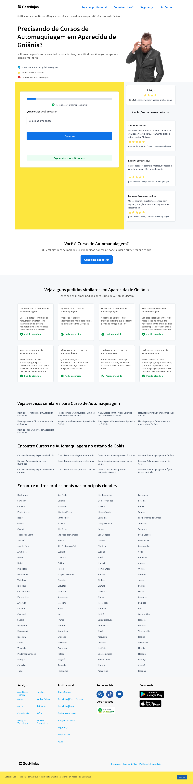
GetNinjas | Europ (66, 706)
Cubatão (21, 665)
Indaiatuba (22, 574)
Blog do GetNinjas (67, 720)
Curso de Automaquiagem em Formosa (116, 455)
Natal (20, 557)
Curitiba (21, 506)
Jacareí (141, 580)
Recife (20, 517)
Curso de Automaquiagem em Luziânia (76, 461)
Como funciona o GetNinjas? (35, 77)
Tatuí (19, 670)
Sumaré (101, 574)
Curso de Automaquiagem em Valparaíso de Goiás (112, 471)
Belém (101, 529)
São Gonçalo (104, 534)
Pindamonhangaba (26, 653)
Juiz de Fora (23, 546)
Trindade (21, 648)
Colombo (142, 574)
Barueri (141, 506)
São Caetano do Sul (67, 546)
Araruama (102, 636)
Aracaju (141, 563)
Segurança (146, 7)
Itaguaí (61, 659)
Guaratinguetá (105, 653)
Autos (20, 706)
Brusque (21, 659)
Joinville (142, 523)
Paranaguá (63, 670)
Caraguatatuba (105, 619)
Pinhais (101, 580)
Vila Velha (62, 529)
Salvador (21, 500)
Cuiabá (20, 529)
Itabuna (142, 670)
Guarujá (61, 551)
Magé (100, 631)
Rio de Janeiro (105, 495)
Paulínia (102, 608)
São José (102, 546)
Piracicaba (22, 568)
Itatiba (141, 636)
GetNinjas (22, 16)
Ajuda (60, 741)
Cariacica (102, 591)
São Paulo (62, 495)
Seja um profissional (94, 7)
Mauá (100, 557)
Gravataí (62, 585)
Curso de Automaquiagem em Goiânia (156, 455)
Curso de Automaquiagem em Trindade (76, 469)
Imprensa (116, 763)
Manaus (61, 523)
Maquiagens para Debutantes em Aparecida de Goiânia (154, 422)
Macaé (141, 591)
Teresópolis (144, 631)
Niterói (101, 506)
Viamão (101, 585)
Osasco (20, 523)
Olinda (141, 568)
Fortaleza (143, 495)
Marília (141, 648)
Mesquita (62, 602)
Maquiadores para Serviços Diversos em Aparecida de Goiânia (115, 414)
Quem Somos (64, 692)
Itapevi (101, 563)
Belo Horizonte (105, 500)
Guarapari (143, 642)
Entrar (168, 7)
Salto (20, 642)
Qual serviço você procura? (42, 111)
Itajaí (19, 563)
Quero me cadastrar (96, 260)
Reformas (41, 706)
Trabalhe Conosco (67, 713)
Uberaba (142, 625)
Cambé (141, 665)
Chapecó (62, 636)
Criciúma (102, 642)
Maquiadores (54, 16)
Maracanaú (22, 631)
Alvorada (21, 602)
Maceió (61, 568)
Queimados (63, 648)
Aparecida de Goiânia (109, 16)
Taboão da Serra (25, 534)
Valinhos (21, 580)
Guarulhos (63, 506)
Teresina (62, 580)
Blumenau (143, 557)
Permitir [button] (182, 777)
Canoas (101, 540)
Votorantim (144, 614)
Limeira (21, 608)
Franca (61, 619)
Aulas (20, 699)
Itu (59, 614)
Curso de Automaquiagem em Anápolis (36, 455)
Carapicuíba (143, 546)
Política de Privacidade (150, 763)
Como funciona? (123, 7)
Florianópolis (104, 512)
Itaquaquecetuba (66, 574)
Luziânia (102, 648)
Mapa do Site (64, 734)
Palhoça (142, 659)
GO (94, 16)
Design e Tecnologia (22, 722)
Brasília (142, 500)
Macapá (101, 665)
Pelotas (61, 625)
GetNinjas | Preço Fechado (71, 699)
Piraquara (22, 625)
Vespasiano (63, 631)
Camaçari (142, 597)
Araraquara (103, 625)
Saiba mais (86, 776)
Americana (63, 597)
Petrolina (62, 642)
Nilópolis (21, 585)
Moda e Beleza (37, 16)
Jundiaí (20, 540)
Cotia (140, 551)
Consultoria (23, 713)
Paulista (142, 602)
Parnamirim (23, 597)
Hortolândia (104, 568)
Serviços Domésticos (42, 722)
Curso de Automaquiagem (77, 16)
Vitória (61, 540)
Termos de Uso (130, 763)
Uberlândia (143, 540)
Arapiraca (22, 551)
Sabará (20, 619)
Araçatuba (103, 670)
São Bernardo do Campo (149, 517)
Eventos (41, 692)
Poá (140, 608)
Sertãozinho (104, 659)
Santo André (64, 517)
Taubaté (62, 591)
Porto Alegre (23, 512)
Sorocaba (142, 529)
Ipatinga (21, 636)
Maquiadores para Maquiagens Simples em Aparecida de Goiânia (76, 414)
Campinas (103, 517)
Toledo (61, 653)
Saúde (39, 713)
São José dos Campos (68, 534)
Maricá (101, 597)
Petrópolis (103, 602)
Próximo (69, 136)
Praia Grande (144, 534)
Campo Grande (105, 523)
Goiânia (61, 500)
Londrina (62, 557)
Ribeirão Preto (65, 512)
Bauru (60, 608)
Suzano (101, 551)
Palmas (141, 585)
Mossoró (142, 653)
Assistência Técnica (22, 693)
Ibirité (101, 614)
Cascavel (21, 614)
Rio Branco (22, 495)
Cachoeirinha (23, 591)
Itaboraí (142, 619)
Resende (62, 665)
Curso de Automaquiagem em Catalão (76, 455)
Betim (61, 563)
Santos (141, 512)
